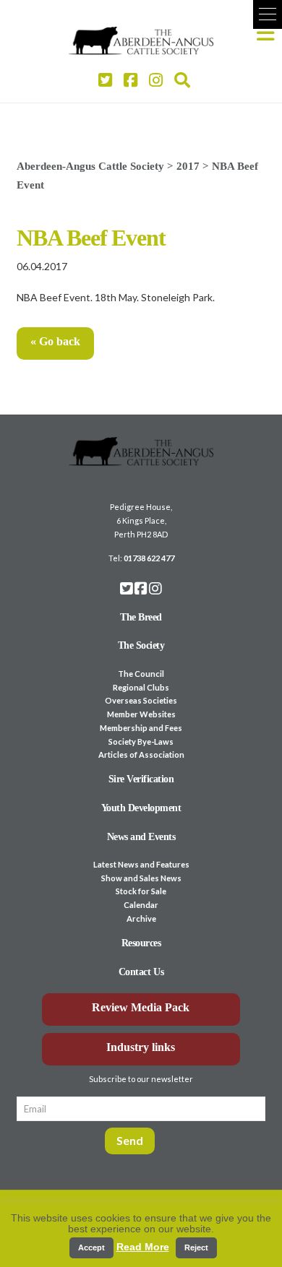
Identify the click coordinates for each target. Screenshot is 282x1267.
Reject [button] (196, 1247)
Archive (141, 918)
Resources (141, 943)
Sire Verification (141, 779)
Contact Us (141, 972)
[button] (267, 14)
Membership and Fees (141, 727)
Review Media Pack (140, 1007)
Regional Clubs (141, 687)
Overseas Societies (141, 700)
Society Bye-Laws (141, 741)
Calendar (141, 904)
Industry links (140, 1047)
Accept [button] (91, 1247)
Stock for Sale (141, 891)
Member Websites (141, 714)
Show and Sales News (141, 878)
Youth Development (141, 808)
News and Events (141, 836)
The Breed (141, 617)
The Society (141, 645)
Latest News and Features (141, 864)
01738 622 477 (149, 558)
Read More (142, 1247)
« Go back (55, 341)
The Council (141, 673)
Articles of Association (141, 754)
